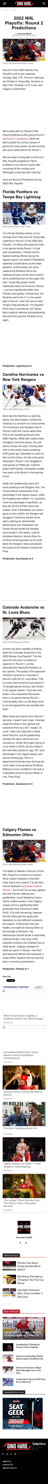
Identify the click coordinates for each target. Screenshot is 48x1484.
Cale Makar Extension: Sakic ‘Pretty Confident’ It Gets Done (30, 1293)
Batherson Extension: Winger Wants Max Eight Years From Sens (28, 1370)
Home (5, 10)
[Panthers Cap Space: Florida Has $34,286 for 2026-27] (9, 1265)
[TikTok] (11, 1454)
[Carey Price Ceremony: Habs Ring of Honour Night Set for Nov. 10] (24, 1328)
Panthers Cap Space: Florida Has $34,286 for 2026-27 (29, 1266)
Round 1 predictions (17, 138)
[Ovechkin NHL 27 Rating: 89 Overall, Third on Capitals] (8, 1347)
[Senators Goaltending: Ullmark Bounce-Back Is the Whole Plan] (8, 1359)
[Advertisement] (24, 111)
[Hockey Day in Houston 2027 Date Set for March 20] (8, 1382)
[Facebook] (21, 1243)
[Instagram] (7, 1454)
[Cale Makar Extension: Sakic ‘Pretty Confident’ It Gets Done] (9, 1293)
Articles (13, 10)
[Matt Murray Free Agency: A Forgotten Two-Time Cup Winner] (9, 1279)
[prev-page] (4, 1303)
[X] (27, 1243)
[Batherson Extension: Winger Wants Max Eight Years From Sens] (8, 1370)
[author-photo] (24, 1234)
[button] (4, 3)
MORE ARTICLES (11, 1256)
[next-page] (8, 1303)
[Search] (44, 3)
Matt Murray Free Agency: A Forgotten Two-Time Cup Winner (30, 1280)
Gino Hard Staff (24, 33)
